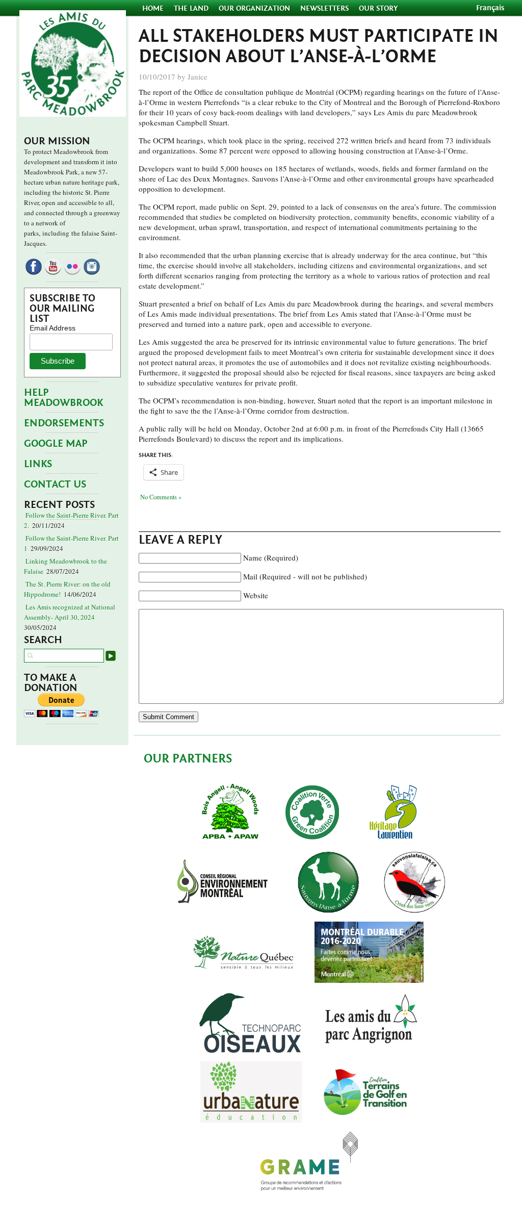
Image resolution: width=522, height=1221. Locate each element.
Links (38, 464)
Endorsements (64, 423)
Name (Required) (270, 557)
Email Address (52, 328)
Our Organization (254, 8)
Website (255, 595)
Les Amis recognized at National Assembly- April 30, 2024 (69, 612)
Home (154, 8)
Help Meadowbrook (63, 398)
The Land (191, 8)
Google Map (56, 443)
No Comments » (160, 497)
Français (490, 8)
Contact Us (55, 484)
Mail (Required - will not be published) (305, 576)
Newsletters (324, 8)
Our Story (378, 8)
